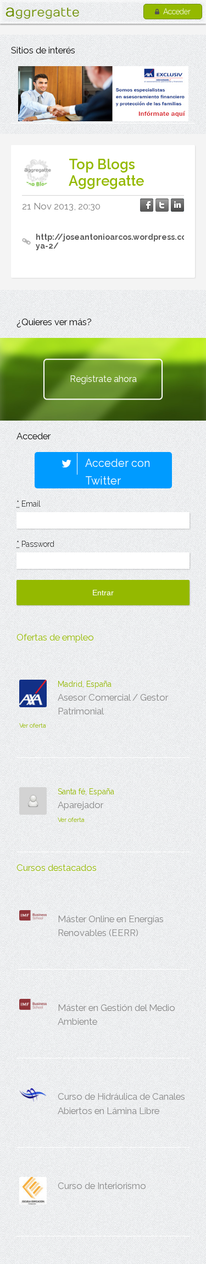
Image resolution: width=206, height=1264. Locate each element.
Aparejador (80, 804)
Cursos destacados (56, 867)
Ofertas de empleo (55, 637)
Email (28, 503)
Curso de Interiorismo (102, 1185)
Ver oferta (32, 725)
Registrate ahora (103, 379)
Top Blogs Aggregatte (106, 172)
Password (35, 544)
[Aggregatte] (42, 13)
